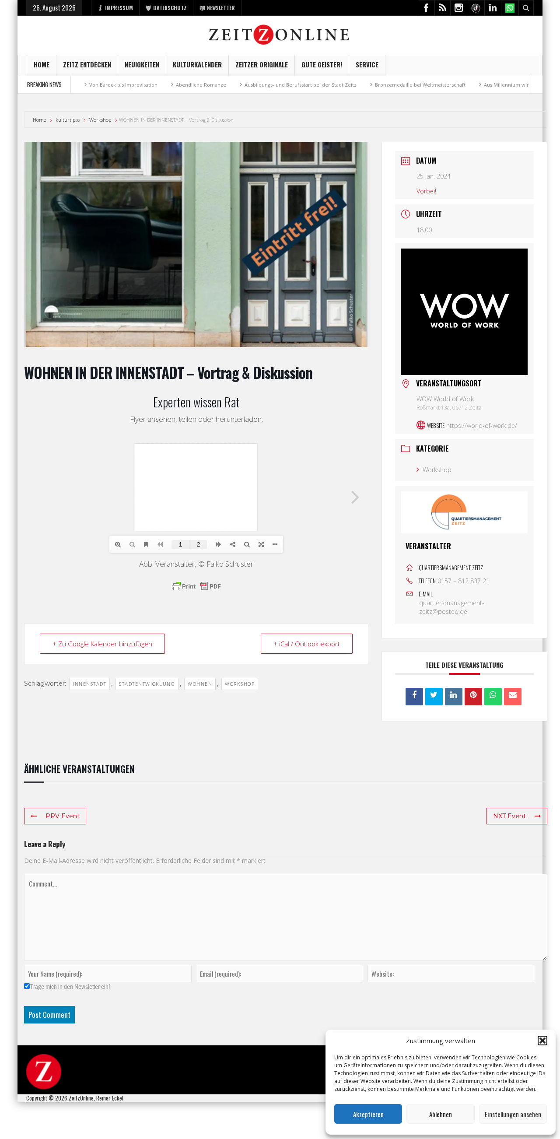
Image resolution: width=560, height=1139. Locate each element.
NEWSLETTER (221, 7)
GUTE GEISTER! (321, 64)
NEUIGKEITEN (142, 64)
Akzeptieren (368, 1114)
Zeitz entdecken (87, 64)
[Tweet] (434, 696)
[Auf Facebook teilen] (414, 696)
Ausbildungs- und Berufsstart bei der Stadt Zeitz (242, 84)
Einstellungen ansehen (513, 1114)
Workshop (100, 119)
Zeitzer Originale (261, 64)
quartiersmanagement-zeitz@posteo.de (451, 606)
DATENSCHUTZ (170, 7)
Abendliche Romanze (143, 84)
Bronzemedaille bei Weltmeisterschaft (362, 84)
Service (367, 64)
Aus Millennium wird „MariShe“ (462, 84)
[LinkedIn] (453, 696)
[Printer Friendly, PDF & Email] (196, 586)
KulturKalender (197, 64)
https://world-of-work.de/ (481, 425)
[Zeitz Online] (280, 34)
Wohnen (200, 683)
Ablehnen (440, 1114)
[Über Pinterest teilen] (473, 696)
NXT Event (509, 816)
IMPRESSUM (119, 7)
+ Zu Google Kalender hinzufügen (102, 643)
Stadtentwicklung (147, 683)
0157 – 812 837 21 (464, 580)
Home (41, 64)
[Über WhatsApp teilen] (493, 696)
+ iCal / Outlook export (306, 643)
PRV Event (63, 816)
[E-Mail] (513, 696)
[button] (542, 1040)
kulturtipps (68, 119)
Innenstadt (89, 683)
